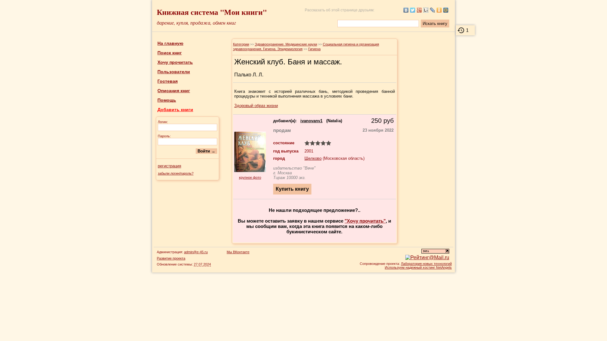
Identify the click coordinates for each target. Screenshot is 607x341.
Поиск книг (169, 52)
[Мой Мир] (446, 10)
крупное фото (250, 177)
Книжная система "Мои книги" (212, 11)
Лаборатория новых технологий (426, 264)
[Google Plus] (419, 10)
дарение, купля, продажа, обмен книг (196, 22)
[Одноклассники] (439, 10)
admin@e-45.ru (196, 252)
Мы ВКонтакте (238, 252)
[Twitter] (412, 10)
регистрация (169, 166)
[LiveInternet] (426, 10)
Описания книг (173, 90)
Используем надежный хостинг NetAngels (418, 267)
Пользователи (173, 71)
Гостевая (167, 81)
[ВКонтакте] (406, 10)
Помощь (166, 100)
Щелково (313, 158)
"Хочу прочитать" (365, 221)
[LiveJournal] (432, 10)
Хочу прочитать (175, 62)
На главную (170, 43)
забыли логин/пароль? (175, 173)
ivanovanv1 (311, 120)
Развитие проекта (171, 258)
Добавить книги (175, 109)
